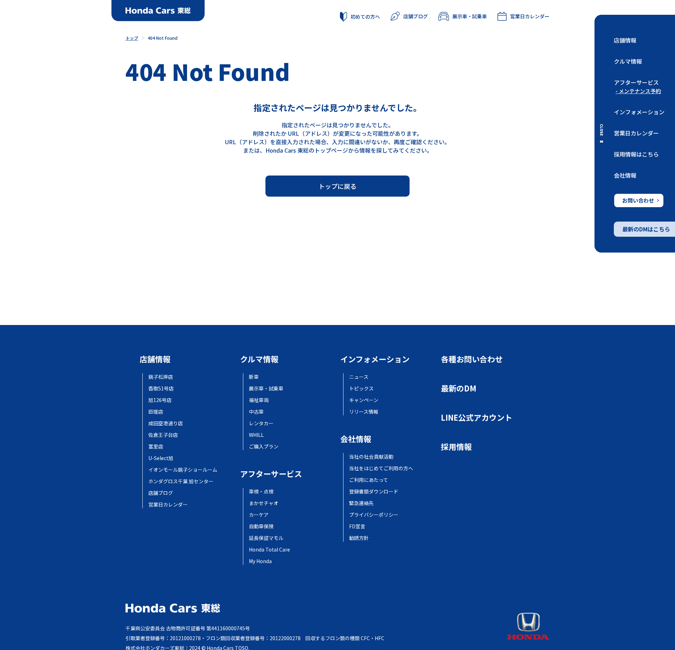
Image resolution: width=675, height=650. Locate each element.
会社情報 (625, 175)
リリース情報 (363, 411)
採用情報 (456, 446)
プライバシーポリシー (373, 514)
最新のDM (458, 388)
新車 (254, 376)
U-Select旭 (160, 457)
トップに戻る (337, 186)
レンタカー (261, 423)
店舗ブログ (415, 16)
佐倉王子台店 (163, 434)
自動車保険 (261, 526)
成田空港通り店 (165, 423)
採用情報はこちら (636, 154)
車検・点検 (261, 491)
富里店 (155, 446)
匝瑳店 (155, 411)
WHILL (256, 434)
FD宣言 (357, 526)
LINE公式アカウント (476, 417)
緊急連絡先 (361, 502)
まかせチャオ (263, 502)
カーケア (259, 514)
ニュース (358, 376)
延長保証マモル (266, 537)
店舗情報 (625, 40)
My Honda (260, 561)
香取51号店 (161, 388)
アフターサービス (636, 82)
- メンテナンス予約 (638, 91)
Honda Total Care (269, 549)
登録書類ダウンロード (373, 491)
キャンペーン (363, 399)
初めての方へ (365, 16)
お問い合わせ (638, 200)
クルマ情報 (628, 61)
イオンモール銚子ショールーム (182, 469)
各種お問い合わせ (472, 358)
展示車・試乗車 (469, 16)
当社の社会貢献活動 (371, 456)
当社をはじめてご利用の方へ (381, 468)
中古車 (256, 411)
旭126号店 (160, 399)
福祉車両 (259, 399)
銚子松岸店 (160, 376)
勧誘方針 (359, 537)
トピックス (361, 388)
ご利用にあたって (368, 479)
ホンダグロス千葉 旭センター (180, 481)
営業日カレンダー (636, 133)
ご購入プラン (263, 446)
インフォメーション (639, 112)
